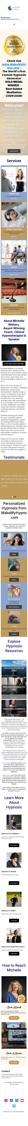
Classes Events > (14, 274)
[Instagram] (6, 1100)
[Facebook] (11, 1100)
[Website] (16, 1100)
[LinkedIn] (14, 1106)
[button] (14, 24)
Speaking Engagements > (14, 313)
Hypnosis (13, 236)
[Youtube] (22, 1100)
